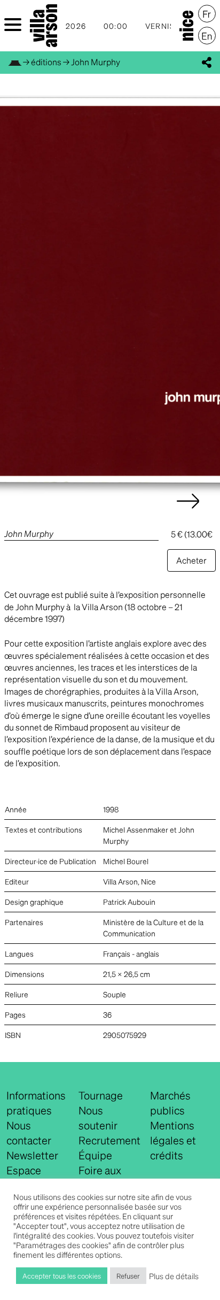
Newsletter (32, 1155)
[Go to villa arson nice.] (15, 61)
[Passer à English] (207, 35)
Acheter (191, 560)
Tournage (100, 1095)
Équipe (95, 1155)
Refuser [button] (128, 1275)
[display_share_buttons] (206, 63)
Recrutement (109, 1140)
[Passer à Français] (207, 14)
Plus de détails (174, 1276)
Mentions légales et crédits (173, 1140)
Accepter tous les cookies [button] (61, 1275)
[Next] (188, 512)
